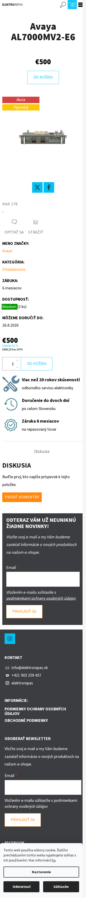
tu (53, 860)
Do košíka (43, 77)
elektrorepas (22, 683)
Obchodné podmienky (26, 720)
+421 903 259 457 (26, 675)
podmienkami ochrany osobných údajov (41, 598)
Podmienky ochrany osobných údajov (35, 711)
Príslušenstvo (13, 269)
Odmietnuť (22, 886)
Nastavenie (41, 872)
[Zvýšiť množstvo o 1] (17, 360)
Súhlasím (61, 886)
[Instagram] (10, 638)
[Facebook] (49, 187)
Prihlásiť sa (24, 611)
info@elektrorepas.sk (29, 668)
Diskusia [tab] (42, 451)
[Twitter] (37, 187)
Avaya (7, 251)
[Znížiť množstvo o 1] (17, 367)
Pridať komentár (22, 497)
